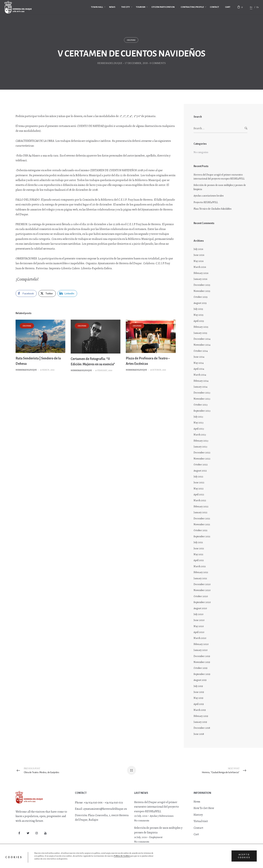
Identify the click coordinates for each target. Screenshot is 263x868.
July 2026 (198, 249)
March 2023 (200, 434)
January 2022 (200, 512)
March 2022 (200, 500)
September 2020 (202, 602)
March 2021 (200, 566)
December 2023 (202, 392)
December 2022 (202, 452)
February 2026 (201, 273)
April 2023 (199, 428)
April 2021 (199, 560)
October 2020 (201, 596)
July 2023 (198, 416)
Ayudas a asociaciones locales (209, 195)
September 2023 (202, 410)
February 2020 (201, 644)
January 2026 (200, 279)
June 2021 (199, 548)
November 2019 (202, 662)
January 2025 (200, 333)
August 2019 (200, 680)
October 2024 (201, 351)
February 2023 (201, 440)
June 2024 (199, 357)
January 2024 (200, 386)
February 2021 (201, 572)
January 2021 (200, 578)
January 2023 (200, 446)
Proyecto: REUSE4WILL (206, 202)
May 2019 (198, 698)
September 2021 (202, 536)
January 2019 (200, 722)
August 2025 (200, 303)
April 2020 (199, 632)
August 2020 (200, 608)
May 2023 (198, 422)
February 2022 (201, 506)
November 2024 (202, 345)
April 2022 (199, 494)
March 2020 (200, 638)
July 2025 (198, 309)
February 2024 (201, 381)
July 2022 (198, 476)
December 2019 (202, 656)
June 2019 (199, 692)
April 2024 (199, 369)
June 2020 (199, 620)
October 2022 (201, 464)
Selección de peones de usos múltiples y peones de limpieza (220, 187)
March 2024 (200, 374)
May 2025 (198, 315)
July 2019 (198, 686)
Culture (131, 40)
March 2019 (200, 710)
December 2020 (202, 584)
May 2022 (199, 488)
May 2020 (199, 626)
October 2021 (200, 530)
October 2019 (200, 668)
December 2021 (202, 518)
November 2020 (202, 590)
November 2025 (202, 291)
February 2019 (201, 716)
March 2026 (200, 267)
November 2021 (202, 524)
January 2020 (201, 650)
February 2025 (201, 327)
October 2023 (201, 404)
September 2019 (202, 674)
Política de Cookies (122, 856)
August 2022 (200, 470)
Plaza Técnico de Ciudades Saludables (213, 208)
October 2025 (201, 297)
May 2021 (198, 554)
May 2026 (198, 261)
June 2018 (199, 734)
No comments (141, 820)
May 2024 (199, 363)
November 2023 (202, 398)
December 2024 (202, 339)
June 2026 (199, 255)
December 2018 (202, 728)
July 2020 (198, 614)
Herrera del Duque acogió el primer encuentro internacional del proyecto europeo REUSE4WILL (219, 176)
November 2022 (202, 458)
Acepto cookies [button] (244, 856)
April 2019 (199, 704)
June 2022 (199, 482)
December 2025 (202, 285)
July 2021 (198, 542)
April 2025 (199, 321)
